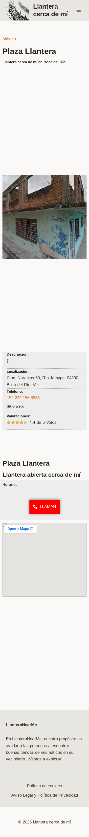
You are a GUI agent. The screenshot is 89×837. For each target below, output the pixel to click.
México (9, 39)
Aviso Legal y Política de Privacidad (44, 795)
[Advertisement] (44, 113)
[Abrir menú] (78, 10)
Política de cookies (44, 786)
